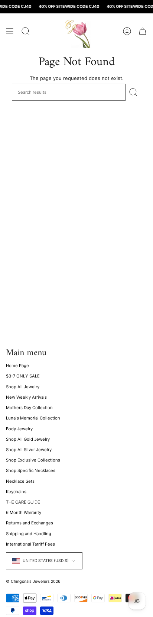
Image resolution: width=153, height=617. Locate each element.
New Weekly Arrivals (26, 397)
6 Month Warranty (23, 512)
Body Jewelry (19, 428)
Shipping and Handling (28, 533)
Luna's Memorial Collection (33, 418)
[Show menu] (9, 31)
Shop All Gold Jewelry (28, 439)
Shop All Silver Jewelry (29, 449)
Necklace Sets (20, 481)
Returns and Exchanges (29, 523)
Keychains (16, 491)
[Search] (133, 92)
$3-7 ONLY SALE (23, 376)
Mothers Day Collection (29, 407)
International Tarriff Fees (30, 544)
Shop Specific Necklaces (30, 470)
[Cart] (142, 31)
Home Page (17, 365)
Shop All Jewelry (22, 386)
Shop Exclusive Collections (33, 460)
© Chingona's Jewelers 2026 (33, 581)
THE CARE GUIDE (23, 502)
